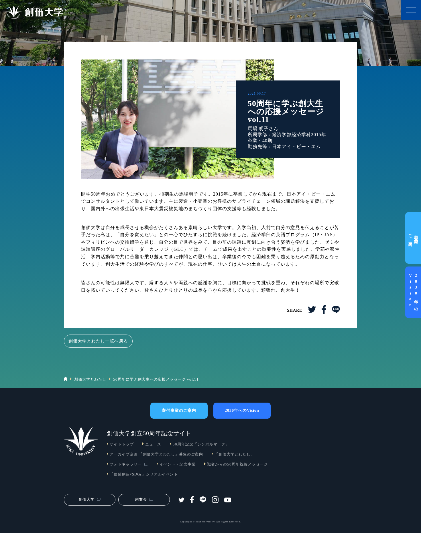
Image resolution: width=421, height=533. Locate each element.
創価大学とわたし (90, 379)
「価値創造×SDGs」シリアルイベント (144, 474)
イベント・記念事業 (178, 464)
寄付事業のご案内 (413, 238)
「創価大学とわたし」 (235, 454)
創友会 (141, 499)
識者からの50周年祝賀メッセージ (237, 464)
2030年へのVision (413, 292)
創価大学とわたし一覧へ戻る (98, 341)
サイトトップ (122, 444)
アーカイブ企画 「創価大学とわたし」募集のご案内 (156, 454)
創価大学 (86, 499)
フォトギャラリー (126, 464)
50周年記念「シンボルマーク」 (201, 444)
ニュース (153, 444)
